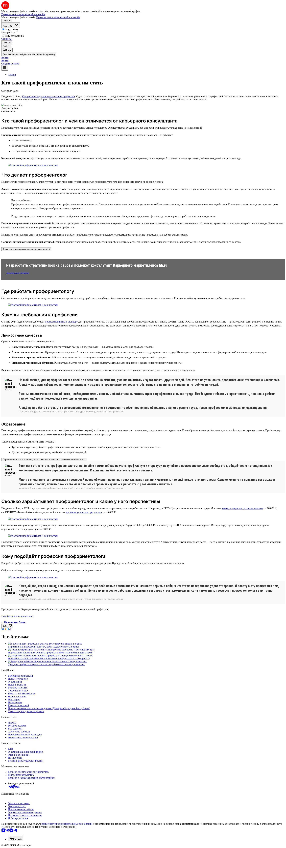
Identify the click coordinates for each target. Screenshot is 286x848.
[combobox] (15, 838)
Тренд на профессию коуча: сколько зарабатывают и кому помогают (46, 664)
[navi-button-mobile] (4, 68)
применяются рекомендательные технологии (67, 823)
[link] (7, 50)
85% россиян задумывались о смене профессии (48, 96)
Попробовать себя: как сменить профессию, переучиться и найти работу (49, 658)
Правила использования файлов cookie (58, 17)
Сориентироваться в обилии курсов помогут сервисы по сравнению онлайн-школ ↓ (44, 459)
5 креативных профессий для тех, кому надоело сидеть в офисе (43, 646)
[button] (5, 57)
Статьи (12, 74)
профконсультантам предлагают (84, 512)
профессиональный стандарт (61, 321)
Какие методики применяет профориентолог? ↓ (26, 249)
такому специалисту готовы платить (242, 508)
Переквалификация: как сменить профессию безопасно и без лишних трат (50, 652)
